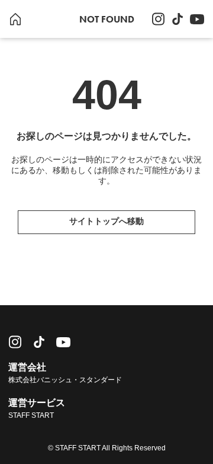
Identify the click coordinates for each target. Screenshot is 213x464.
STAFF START (31, 415)
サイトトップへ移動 (106, 221)
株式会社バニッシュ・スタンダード (65, 380)
